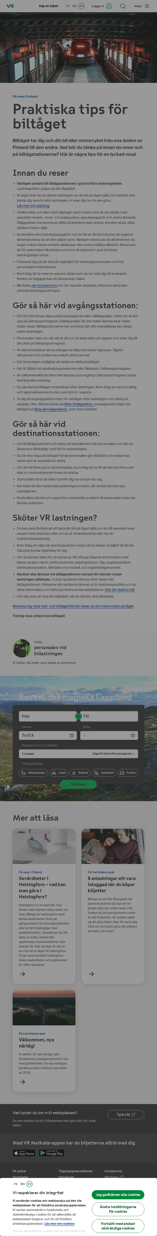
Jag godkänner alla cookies (118, 1194)
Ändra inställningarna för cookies (118, 1209)
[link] (16, 1184)
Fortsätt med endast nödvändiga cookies (118, 1225)
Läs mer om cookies (59, 1224)
